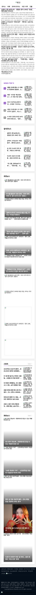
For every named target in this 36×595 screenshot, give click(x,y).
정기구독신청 (27, 569)
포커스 (4, 6)
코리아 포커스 (16, 6)
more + (30, 364)
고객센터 (3, 573)
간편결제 (21, 569)
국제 (8, 6)
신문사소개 (3, 569)
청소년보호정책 (13, 571)
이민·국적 (25, 6)
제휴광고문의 (10, 569)
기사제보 (16, 569)
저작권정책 (30, 571)
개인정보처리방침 (5, 571)
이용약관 (33, 569)
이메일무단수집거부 (22, 571)
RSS (11, 573)
